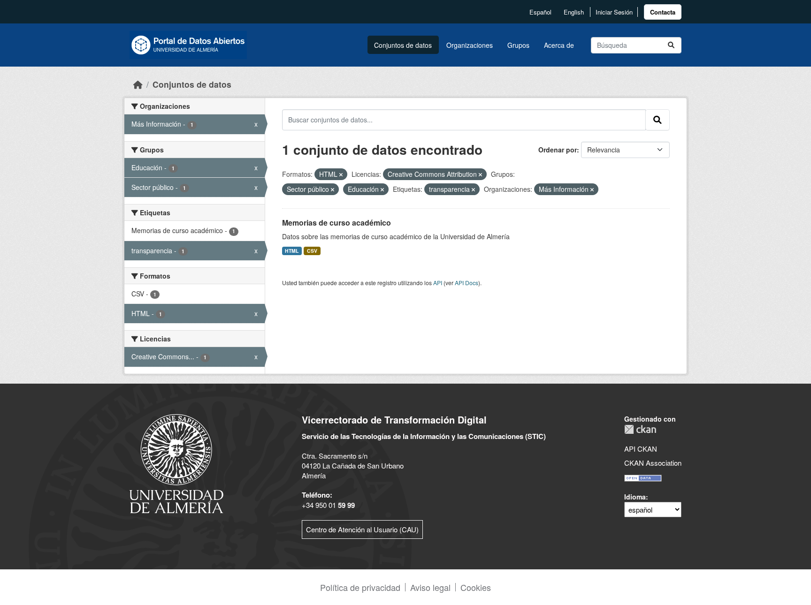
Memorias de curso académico (336, 222)
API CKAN (640, 449)
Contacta (662, 12)
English (574, 12)
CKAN (640, 429)
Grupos (518, 45)
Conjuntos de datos (403, 45)
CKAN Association (652, 463)
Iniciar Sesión (614, 12)
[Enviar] (671, 45)
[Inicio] (138, 84)
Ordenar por (557, 149)
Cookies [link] (475, 587)
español (540, 12)
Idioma (635, 496)
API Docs (466, 283)
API (437, 283)
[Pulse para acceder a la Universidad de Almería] (176, 463)
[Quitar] (341, 174)
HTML (291, 250)
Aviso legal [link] (430, 587)
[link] (662, 12)
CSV (312, 250)
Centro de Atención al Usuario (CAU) (362, 529)
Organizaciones (469, 45)
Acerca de (559, 45)
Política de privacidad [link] (360, 587)
